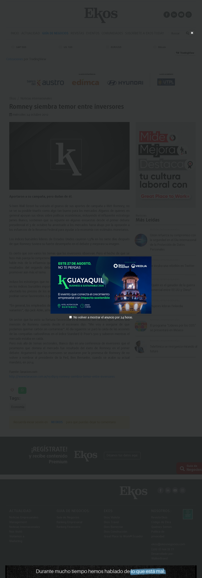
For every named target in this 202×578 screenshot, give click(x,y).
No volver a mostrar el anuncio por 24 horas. (103, 317)
